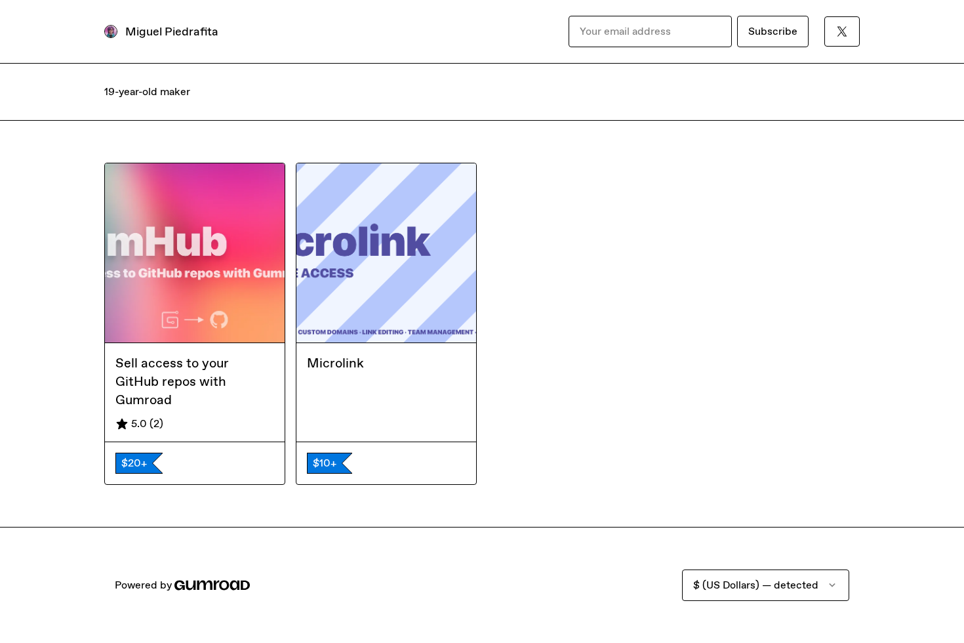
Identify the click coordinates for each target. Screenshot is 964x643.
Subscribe (772, 31)
